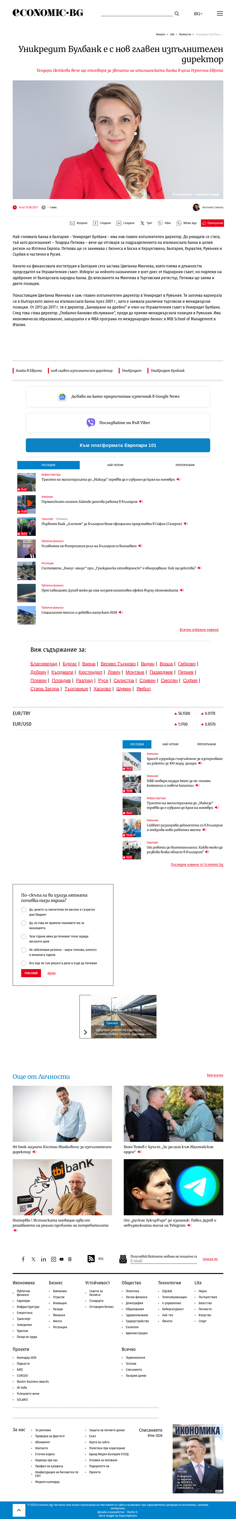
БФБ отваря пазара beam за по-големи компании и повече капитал (179, 783)
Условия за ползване (103, 1460)
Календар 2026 (26, 1358)
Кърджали (62, 672)
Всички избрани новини (199, 630)
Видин (147, 663)
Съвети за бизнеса (96, 1293)
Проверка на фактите (50, 1436)
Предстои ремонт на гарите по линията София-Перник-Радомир (120, 1032)
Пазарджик (161, 672)
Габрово (187, 663)
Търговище (76, 688)
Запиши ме (210, 1259)
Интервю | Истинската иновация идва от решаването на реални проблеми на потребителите (61, 1223)
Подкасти (23, 1364)
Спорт (202, 1321)
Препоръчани (185, 465)
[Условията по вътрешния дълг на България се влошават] (26, 549)
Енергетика (24, 1313)
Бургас (70, 663)
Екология (132, 1327)
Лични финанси (137, 1297)
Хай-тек (167, 1315)
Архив (51, 973)
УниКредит (132, 370)
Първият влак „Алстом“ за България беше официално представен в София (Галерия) (112, 524)
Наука (203, 1291)
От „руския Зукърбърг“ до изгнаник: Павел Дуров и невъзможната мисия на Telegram (170, 1223)
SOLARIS (22, 1400)
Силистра (124, 680)
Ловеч (114, 672)
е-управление (171, 1303)
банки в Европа (29, 370)
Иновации (60, 1303)
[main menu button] (220, 13)
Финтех (167, 1321)
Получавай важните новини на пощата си (163, 1256)
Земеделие (24, 1325)
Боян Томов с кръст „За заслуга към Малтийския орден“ (168, 1149)
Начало (160, 34)
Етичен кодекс (45, 1454)
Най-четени (115, 465)
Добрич (38, 672)
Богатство (205, 1303)
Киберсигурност (173, 1309)
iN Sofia (22, 1388)
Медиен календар (47, 1482)
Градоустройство (137, 1321)
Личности (185, 34)
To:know (131, 1364)
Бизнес (56, 1282)
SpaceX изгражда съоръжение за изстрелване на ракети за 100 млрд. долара (185, 761)
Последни (48, 465)
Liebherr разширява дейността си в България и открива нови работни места (185, 827)
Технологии (169, 1282)
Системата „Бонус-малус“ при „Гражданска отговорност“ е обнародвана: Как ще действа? (119, 568)
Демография (134, 1303)
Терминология (135, 1358)
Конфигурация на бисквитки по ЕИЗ (56, 1474)
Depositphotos (128, 1515)
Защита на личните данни (107, 1430)
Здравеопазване (137, 1315)
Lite (172, 34)
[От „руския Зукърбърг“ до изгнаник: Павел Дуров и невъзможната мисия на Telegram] (173, 1187)
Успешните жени (28, 1394)
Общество (131, 1282)
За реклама (43, 1430)
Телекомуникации (174, 1297)
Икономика (24, 1282)
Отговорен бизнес (101, 1307)
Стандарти (96, 1301)
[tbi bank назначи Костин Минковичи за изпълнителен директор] (62, 1114)
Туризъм (22, 1331)
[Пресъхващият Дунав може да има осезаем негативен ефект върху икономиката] (26, 593)
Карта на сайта (99, 1442)
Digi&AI (167, 1291)
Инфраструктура (28, 1307)
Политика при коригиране (107, 1448)
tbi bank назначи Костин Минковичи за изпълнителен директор (62, 1149)
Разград (84, 680)
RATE (20, 1370)
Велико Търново (118, 663)
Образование (135, 1309)
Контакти (41, 1448)
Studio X (132, 1512)
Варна (88, 663)
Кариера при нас (46, 1460)
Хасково (102, 688)
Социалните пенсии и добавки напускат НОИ (79, 612)
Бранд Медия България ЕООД (109, 1454)
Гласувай (31, 973)
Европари (23, 1301)
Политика (132, 1291)
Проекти (21, 1349)
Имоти (57, 1321)
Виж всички (215, 1075)
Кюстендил (90, 672)
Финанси (59, 1315)
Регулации (60, 1327)
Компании (60, 1291)
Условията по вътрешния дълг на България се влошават (89, 546)
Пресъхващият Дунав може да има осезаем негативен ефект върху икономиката (110, 590)
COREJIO (22, 1376)
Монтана (135, 672)
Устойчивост (97, 1282)
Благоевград (43, 663)
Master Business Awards (33, 1382)
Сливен (147, 680)
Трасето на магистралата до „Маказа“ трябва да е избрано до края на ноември (108, 479)
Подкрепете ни (99, 1466)
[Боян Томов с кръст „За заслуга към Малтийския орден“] (173, 1114)
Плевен (38, 680)
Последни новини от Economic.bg (197, 865)
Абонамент (42, 1442)
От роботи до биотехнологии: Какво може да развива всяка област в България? (185, 849)
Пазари (58, 1309)
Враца (166, 663)
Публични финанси (23, 1293)
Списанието (134, 1370)
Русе (103, 680)
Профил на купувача (49, 1466)
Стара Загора (44, 688)
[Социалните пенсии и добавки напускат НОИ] (26, 615)
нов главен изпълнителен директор (82, 370)
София (190, 680)
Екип (92, 1436)
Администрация (137, 1333)
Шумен (123, 688)
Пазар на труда (27, 1337)
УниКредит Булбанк (168, 370)
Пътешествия (208, 1297)
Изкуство (205, 1315)
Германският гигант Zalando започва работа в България (89, 502)
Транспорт (112, 1023)
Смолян (169, 680)
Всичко (129, 1349)
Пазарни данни (136, 1376)
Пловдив (61, 680)
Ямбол (143, 688)
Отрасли (59, 1297)
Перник (186, 672)
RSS (100, 1259)
